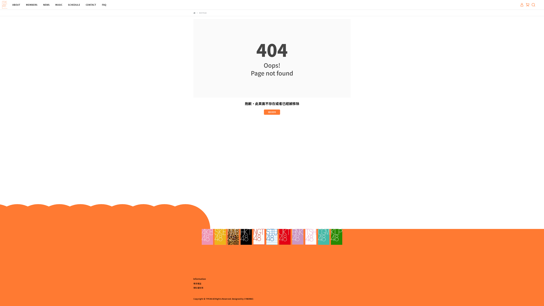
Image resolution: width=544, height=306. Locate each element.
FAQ (104, 4)
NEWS (46, 4)
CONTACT (91, 4)
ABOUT (16, 4)
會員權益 (197, 283)
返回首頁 (272, 112)
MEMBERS (31, 4)
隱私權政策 (198, 287)
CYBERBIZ (248, 298)
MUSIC (58, 4)
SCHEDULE (74, 4)
